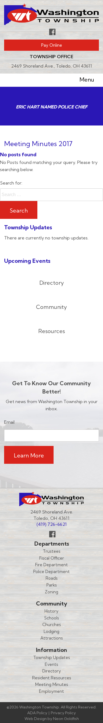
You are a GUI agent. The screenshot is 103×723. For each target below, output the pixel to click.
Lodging (51, 631)
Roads (52, 578)
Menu (86, 79)
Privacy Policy (63, 712)
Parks (51, 585)
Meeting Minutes (51, 684)
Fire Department (51, 564)
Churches (51, 624)
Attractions (51, 638)
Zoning (51, 591)
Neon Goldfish (66, 718)
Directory (51, 671)
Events (51, 664)
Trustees (51, 551)
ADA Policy (37, 712)
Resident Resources (51, 677)
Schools (51, 618)
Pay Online (51, 45)
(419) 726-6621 (52, 524)
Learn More (29, 455)
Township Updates (51, 657)
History (51, 611)
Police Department (51, 571)
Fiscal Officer (51, 558)
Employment (51, 691)
